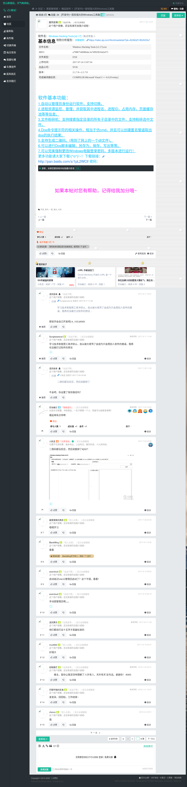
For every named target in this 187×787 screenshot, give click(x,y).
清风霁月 (53, 622)
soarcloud (53, 571)
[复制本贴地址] (42, 431)
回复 (77, 168)
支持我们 (11, 81)
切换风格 (11, 45)
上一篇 (41, 219)
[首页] (33, 8)
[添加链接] (47, 746)
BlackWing (54, 542)
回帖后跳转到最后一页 (63, 769)
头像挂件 (11, 66)
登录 (101, 757)
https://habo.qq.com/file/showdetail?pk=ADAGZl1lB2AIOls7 (119, 40)
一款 (51, 209)
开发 (42, 209)
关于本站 (154, 777)
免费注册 (109, 757)
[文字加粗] (39, 746)
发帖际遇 (42, 246)
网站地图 (177, 777)
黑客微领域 (52, 8)
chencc (52, 712)
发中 (46, 209)
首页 (8, 16)
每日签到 (11, 52)
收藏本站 (179, 3)
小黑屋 (169, 777)
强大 (55, 209)
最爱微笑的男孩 (56, 519)
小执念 (52, 441)
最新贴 (9, 31)
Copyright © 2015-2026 (44, 778)
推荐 (43, 326)
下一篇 (149, 219)
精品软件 (66, 8)
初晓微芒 (53, 667)
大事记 (162, 777)
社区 (8, 24)
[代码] (54, 746)
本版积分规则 (147, 768)
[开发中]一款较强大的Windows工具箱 (94, 8)
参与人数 (41, 237)
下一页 (94, 732)
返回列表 (114, 738)
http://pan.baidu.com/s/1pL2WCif (63, 161)
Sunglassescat (56, 336)
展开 (148, 237)
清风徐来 (53, 22)
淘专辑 (9, 38)
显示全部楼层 (79, 22)
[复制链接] (110, 15)
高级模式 (148, 746)
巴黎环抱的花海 (56, 689)
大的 (60, 209)
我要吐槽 (11, 59)
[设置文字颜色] (43, 746)
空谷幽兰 (53, 407)
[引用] (50, 746)
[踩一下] (52, 253)
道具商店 (11, 74)
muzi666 (53, 644)
